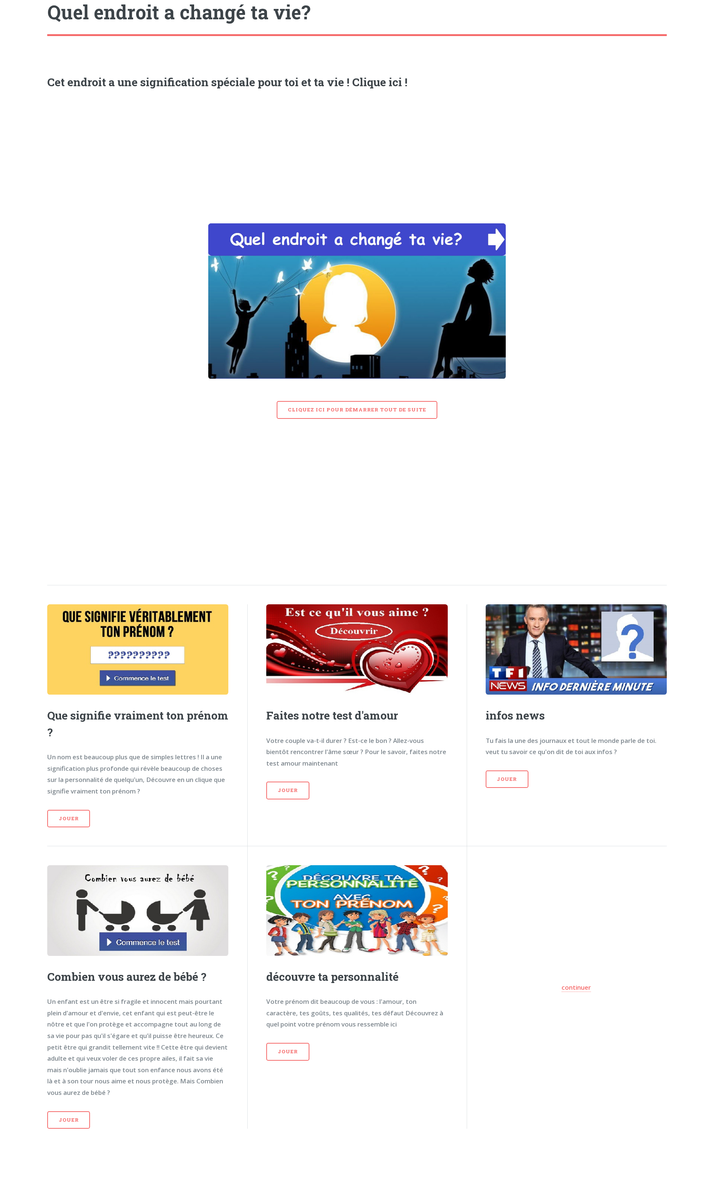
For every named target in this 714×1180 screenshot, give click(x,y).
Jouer (69, 818)
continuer (576, 987)
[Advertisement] (357, 153)
